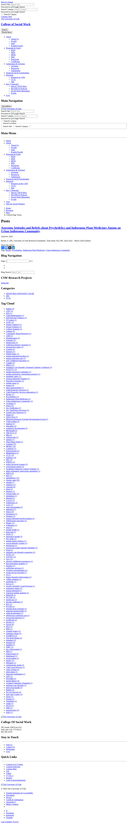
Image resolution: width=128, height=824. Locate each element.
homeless (11, 640)
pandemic (11, 582)
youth (9, 703)
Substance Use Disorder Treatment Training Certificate (29, 367)
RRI (9, 651)
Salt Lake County (14, 694)
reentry (10, 661)
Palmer (10, 309)
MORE (11, 446)
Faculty (14, 41)
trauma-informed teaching (17, 356)
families (10, 645)
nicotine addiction (14, 602)
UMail (8, 773)
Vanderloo (11, 701)
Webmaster (10, 749)
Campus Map (11, 769)
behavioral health (14, 688)
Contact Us (10, 747)
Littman (10, 331)
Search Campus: (7, 9)
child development (14, 613)
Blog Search (6, 272)
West (9, 489)
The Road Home (14, 638)
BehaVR (11, 595)
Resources (15, 68)
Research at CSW (18, 77)
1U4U (10, 322)
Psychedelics (17, 250)
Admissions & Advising (15, 64)
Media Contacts (12, 804)
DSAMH (11, 679)
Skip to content (7, 2)
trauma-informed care (16, 358)
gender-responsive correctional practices (23, 374)
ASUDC (11, 557)
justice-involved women (17, 464)
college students (13, 579)
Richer (8, 250)
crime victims (12, 670)
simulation (11, 496)
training (10, 424)
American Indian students (17, 593)
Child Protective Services (17, 390)
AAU (9, 505)
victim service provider (16, 573)
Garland (11, 444)
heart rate (11, 532)
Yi (8, 575)
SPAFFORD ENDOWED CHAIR (20, 294)
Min (9, 435)
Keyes (10, 584)
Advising (14, 66)
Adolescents (12, 437)
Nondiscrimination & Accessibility (19, 793)
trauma (10, 385)
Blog (8, 213)
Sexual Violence (14, 327)
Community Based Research (18, 334)
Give (8, 95)
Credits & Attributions (14, 800)
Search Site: (5, 4)
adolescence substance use (18, 615)
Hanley (10, 523)
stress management (15, 388)
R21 (9, 604)
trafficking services (15, 568)
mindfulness (12, 478)
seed (9, 527)
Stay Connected (12, 84)
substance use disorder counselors (20, 552)
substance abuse (13, 633)
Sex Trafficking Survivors (17, 410)
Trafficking (12, 503)
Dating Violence (14, 324)
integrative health (14, 536)
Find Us (9, 745)
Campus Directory (13, 767)
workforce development (17, 428)
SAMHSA (11, 636)
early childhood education (17, 361)
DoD (9, 712)
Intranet (9, 778)
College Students (14, 329)
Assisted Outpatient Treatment (19, 683)
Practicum (15, 59)
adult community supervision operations (23, 471)
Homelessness (13, 338)
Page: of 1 (17, 261)
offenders (11, 663)
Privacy (9, 797)
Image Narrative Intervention (19, 577)
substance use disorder (16, 685)
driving (10, 622)
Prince (10, 512)
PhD (13, 57)
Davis (9, 697)
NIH (9, 708)
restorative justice (14, 588)
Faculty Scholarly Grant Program (20, 586)
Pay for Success (13, 692)
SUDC (10, 555)
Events (13, 93)
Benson (10, 491)
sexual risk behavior (15, 618)
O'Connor (11, 320)
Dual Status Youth (14, 442)
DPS (9, 629)
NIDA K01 (12, 417)
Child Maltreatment (15, 315)
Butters (10, 690)
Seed (10, 406)
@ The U (10, 776)
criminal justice (13, 631)
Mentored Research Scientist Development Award (27, 419)
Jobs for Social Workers (15, 204)
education (11, 426)
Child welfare (13, 421)
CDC (9, 311)
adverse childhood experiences (19, 561)
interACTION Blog (19, 86)
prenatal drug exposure (16, 609)
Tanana (10, 699)
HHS (13, 52)
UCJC (13, 80)
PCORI (10, 606)
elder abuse (12, 672)
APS (9, 676)
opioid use (11, 600)
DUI (9, 627)
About (8, 37)
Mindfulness (12, 453)
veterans (10, 487)
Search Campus (21, 126)
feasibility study (13, 376)
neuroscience (12, 710)
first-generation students (17, 564)
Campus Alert (6, 17)
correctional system (15, 467)
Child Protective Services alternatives (22, 392)
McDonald (11, 430)
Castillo (10, 363)
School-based (12, 451)
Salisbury (11, 458)
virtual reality (12, 494)
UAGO (10, 500)
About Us (15, 39)
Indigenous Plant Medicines (34, 250)
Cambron (11, 449)
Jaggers (10, 439)
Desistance (11, 514)
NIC (9, 460)
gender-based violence (16, 541)
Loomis (10, 349)
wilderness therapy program (18, 345)
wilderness (11, 525)
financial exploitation (15, 674)
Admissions (15, 71)
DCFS (10, 706)
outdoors (11, 485)
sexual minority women (16, 543)
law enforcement (14, 649)
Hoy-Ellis (11, 539)
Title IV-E (11, 433)
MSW (13, 55)
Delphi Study (12, 354)
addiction (11, 509)
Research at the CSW (19, 184)
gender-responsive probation (18, 372)
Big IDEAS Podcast (19, 89)
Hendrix (10, 566)
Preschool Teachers (15, 381)
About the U (11, 802)
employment (12, 654)
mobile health (12, 530)
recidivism (11, 620)
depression (11, 545)
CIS (7, 771)
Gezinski (11, 403)
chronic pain (13, 480)
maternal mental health (16, 611)
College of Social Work (15, 24)
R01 (9, 476)
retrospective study (15, 347)
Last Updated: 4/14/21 (10, 822)
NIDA (10, 473)
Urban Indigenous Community (58, 250)
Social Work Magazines (20, 91)
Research (9, 75)
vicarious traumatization (17, 570)
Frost (9, 550)
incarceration (12, 658)
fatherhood (11, 656)
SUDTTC (11, 370)
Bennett (10, 498)
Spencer (10, 352)
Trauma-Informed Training (18, 379)
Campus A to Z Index (14, 764)
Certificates (15, 62)
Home (8, 141)
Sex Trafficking (13, 408)
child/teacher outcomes (16, 521)
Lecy (9, 559)
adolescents (12, 343)
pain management (14, 507)
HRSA (10, 365)
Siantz (10, 415)
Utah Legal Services (15, 667)
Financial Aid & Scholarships (17, 73)
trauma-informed (14, 591)
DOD (9, 534)
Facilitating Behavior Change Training (22, 469)
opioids (10, 482)
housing (10, 642)
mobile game (12, 383)
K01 (9, 313)
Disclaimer (10, 795)
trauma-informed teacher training (20, 518)
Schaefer (11, 340)
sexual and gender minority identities (22, 548)
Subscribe (5, 283)
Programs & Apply (13, 48)
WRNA (10, 462)
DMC (9, 647)
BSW (13, 50)
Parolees (10, 516)
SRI (12, 82)
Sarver (10, 624)
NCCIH (10, 597)
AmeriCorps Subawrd (16, 412)
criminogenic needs (15, 665)
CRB (9, 336)
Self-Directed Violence (16, 318)
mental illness (12, 681)
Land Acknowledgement (16, 780)
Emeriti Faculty (17, 46)
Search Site (7, 126)
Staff (13, 43)
